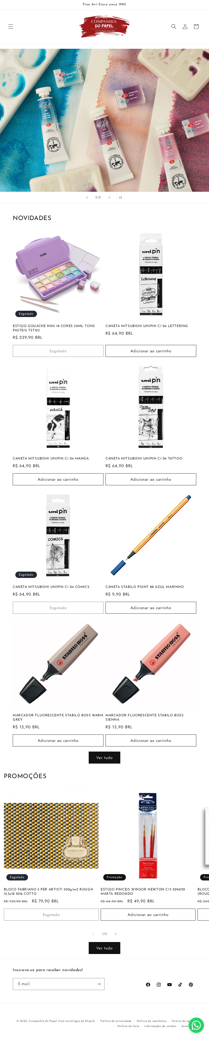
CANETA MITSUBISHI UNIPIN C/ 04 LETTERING (147, 326)
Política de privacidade (116, 1021)
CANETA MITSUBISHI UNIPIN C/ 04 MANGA (51, 458)
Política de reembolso (152, 1021)
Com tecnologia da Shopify (76, 1021)
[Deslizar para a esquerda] (93, 933)
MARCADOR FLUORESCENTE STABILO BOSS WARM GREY (58, 717)
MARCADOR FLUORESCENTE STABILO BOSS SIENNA (145, 717)
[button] (10, 26)
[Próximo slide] (109, 197)
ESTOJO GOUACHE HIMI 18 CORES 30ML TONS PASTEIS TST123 (54, 328)
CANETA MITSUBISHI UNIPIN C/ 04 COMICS (51, 587)
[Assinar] (98, 984)
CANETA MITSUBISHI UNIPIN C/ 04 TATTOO (144, 458)
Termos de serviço (184, 1021)
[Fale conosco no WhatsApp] (196, 1025)
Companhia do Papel (43, 1021)
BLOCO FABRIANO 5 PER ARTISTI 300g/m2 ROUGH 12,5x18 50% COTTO (48, 892)
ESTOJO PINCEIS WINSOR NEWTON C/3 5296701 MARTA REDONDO (143, 892)
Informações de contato (160, 1026)
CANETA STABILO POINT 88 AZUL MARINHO (145, 587)
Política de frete (128, 1026)
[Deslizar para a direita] (115, 933)
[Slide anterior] (87, 197)
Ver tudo (104, 758)
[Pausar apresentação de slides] (122, 197)
